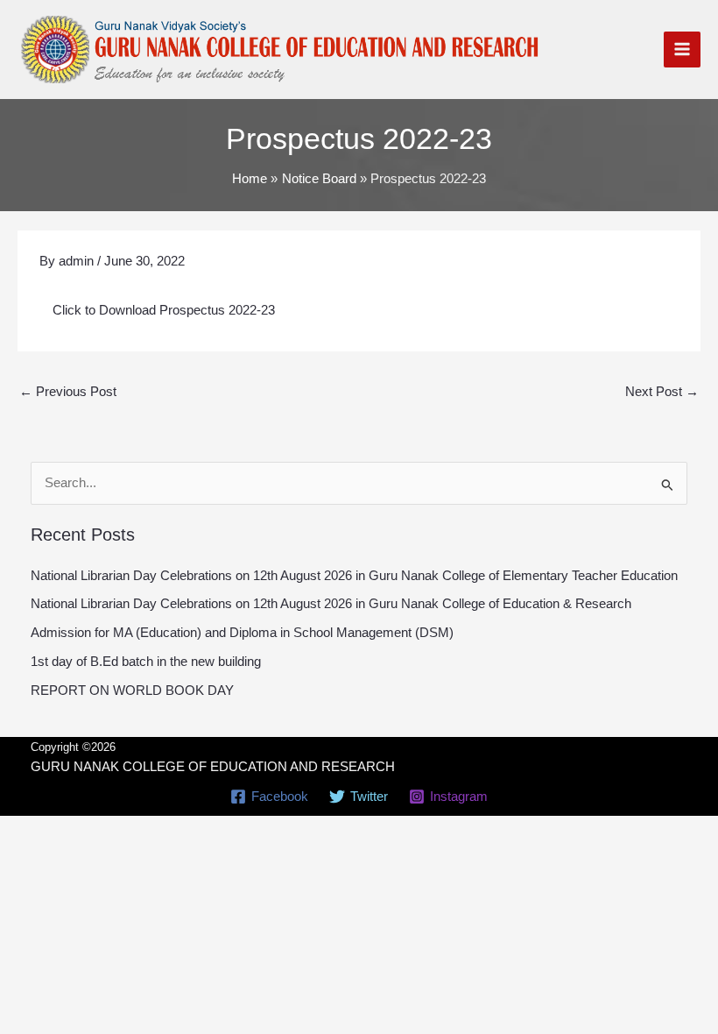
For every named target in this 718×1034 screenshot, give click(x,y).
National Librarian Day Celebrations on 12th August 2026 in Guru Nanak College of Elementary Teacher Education (354, 576)
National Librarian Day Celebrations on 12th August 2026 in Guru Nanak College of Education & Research (331, 604)
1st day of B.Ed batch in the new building (146, 662)
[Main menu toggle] (682, 50)
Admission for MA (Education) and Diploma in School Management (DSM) (242, 633)
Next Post (662, 392)
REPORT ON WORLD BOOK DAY (132, 690)
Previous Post (67, 392)
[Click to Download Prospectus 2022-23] (359, 300)
